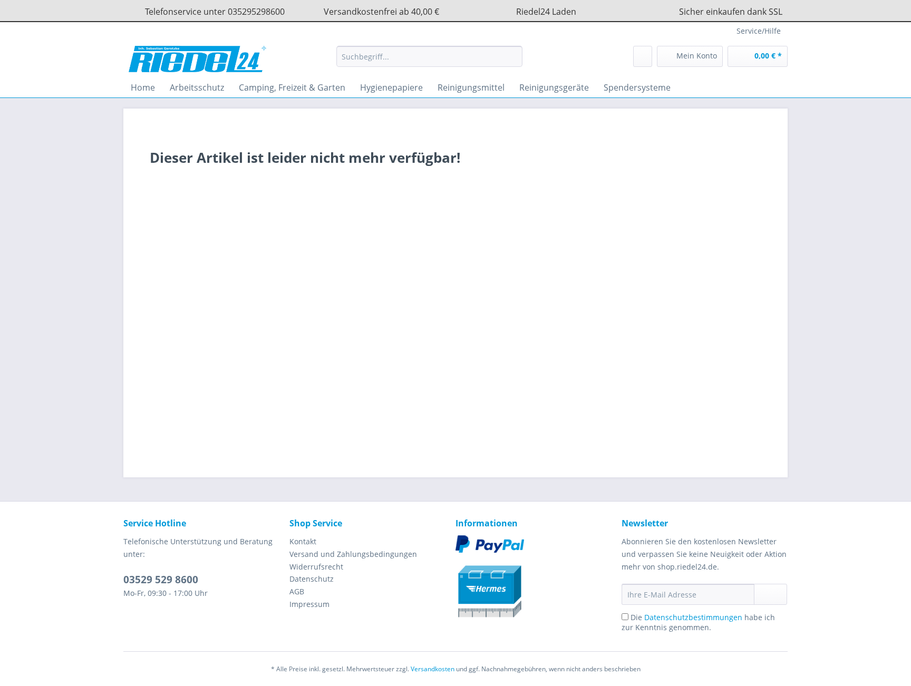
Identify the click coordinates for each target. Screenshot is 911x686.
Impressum (309, 604)
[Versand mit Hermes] (536, 587)
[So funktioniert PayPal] (536, 544)
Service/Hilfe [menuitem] (758, 31)
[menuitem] (429, 61)
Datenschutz (311, 579)
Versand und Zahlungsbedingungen (353, 554)
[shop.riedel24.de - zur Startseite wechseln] (197, 59)
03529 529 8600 (160, 579)
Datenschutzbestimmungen (693, 617)
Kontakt (302, 541)
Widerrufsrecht (316, 567)
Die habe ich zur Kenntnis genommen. (698, 622)
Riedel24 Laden (546, 11)
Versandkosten (432, 668)
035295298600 (256, 11)
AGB (296, 591)
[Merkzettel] (642, 56)
